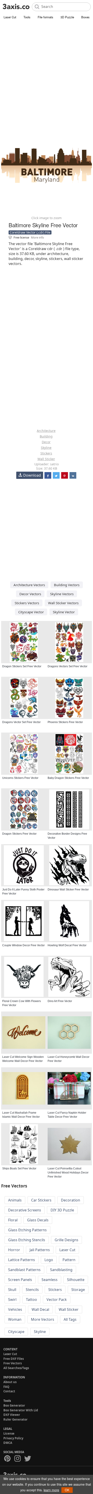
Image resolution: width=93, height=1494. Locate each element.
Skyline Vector (64, 612)
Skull (12, 1289)
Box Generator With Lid (20, 1410)
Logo (48, 1259)
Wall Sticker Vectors (63, 603)
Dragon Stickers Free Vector (19, 833)
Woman (14, 1319)
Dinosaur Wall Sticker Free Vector (68, 889)
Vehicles (15, 1309)
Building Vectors (66, 585)
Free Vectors (12, 1363)
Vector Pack (56, 1299)
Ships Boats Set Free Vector (19, 1168)
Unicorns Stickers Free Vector (20, 778)
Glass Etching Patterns (27, 1229)
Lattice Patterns (21, 1259)
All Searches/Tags (16, 1368)
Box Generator (14, 1405)
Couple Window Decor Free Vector (23, 945)
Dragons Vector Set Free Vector (21, 722)
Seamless (50, 1279)
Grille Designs (66, 1239)
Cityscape (16, 1331)
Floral (13, 1220)
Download (32, 475)
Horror (14, 1249)
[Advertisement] (46, 69)
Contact (9, 1391)
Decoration (70, 1200)
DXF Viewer (11, 1415)
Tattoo (31, 1299)
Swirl (12, 1299)
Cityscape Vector (31, 612)
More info (37, 237)
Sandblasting (61, 1269)
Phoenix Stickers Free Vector (65, 722)
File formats (45, 17)
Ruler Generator (15, 1419)
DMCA (7, 1443)
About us (9, 1382)
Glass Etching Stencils (26, 1239)
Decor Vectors (30, 594)
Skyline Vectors (62, 594)
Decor (46, 442)
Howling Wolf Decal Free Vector (67, 945)
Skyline (46, 447)
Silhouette (75, 1279)
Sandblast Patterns (24, 1269)
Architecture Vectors (29, 585)
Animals (15, 1200)
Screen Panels (20, 1279)
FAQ (6, 1387)
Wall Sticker (46, 459)
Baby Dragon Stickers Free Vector (68, 778)
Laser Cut (10, 17)
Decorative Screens (24, 1210)
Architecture (46, 431)
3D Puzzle (67, 17)
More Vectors (42, 1319)
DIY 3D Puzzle (62, 1210)
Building (46, 436)
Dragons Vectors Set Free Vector (67, 666)
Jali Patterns (40, 1249)
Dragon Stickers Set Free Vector (21, 666)
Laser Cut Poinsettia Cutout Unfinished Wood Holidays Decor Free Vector (68, 1172)
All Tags (70, 1319)
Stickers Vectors (27, 603)
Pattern (69, 1259)
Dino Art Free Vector (60, 1001)
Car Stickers (41, 1200)
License (8, 1433)
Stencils (32, 1289)
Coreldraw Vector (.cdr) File (30, 232)
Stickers (46, 453)
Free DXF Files (13, 1359)
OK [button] (67, 1490)
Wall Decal (40, 1309)
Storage (78, 1289)
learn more (51, 1490)
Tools (26, 17)
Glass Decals (38, 1220)
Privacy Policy (13, 1438)
